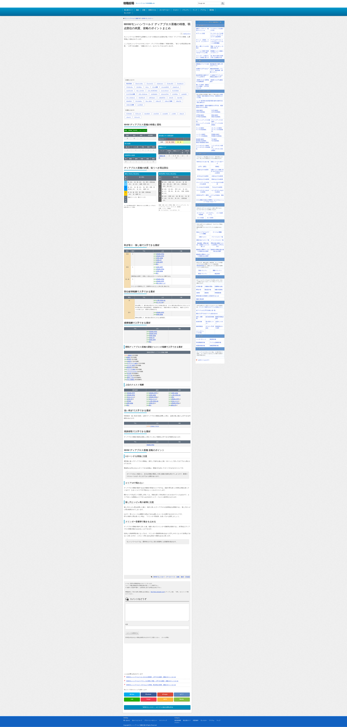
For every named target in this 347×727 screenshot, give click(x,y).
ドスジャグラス (165, 94)
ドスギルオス (154, 94)
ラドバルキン (138, 101)
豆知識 (187, 577)
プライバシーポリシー (150, 720)
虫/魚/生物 (199, 321)
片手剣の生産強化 (201, 116)
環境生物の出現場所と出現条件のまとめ (207, 296)
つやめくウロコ (154, 426)
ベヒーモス (179, 97)
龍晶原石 (129, 367)
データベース (170, 577)
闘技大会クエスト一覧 (202, 240)
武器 (143, 10)
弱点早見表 (129, 83)
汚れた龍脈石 (130, 379)
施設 (137, 10)
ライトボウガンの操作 (202, 145)
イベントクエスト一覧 (217, 240)
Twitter (132, 694)
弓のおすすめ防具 (217, 187)
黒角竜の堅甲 (160, 256)
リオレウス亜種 (130, 104)
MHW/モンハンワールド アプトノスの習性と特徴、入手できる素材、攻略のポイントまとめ (152, 681)
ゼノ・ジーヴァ (140, 90)
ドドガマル (175, 94)
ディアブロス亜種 (130, 94)
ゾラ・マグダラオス (152, 90)
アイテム (203, 10)
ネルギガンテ (142, 97)
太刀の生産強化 (215, 112)
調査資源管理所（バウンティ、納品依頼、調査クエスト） (216, 70)
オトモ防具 (210, 217)
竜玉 (157, 264)
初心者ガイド (128, 10)
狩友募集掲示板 (200, 342)
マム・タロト (148, 101)
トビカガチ (184, 94)
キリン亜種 (155, 87)
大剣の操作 (199, 110)
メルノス (128, 117)
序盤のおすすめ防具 (202, 169)
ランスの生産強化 (201, 129)
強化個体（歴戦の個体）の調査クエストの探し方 (202, 244)
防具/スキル (152, 10)
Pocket (149, 699)
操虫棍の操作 (200, 139)
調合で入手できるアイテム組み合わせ (207, 313)
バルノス (181, 113)
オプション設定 (200, 33)
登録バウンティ (202, 270)
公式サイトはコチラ (203, 360)
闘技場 (206, 292)
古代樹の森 (199, 286)
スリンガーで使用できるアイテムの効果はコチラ (211, 307)
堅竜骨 (129, 359)
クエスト (176, 10)
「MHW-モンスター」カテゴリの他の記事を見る (157, 707)
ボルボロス (129, 101)
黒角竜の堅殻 (160, 254)
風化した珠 (130, 377)
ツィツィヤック (165, 90)
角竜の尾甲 (160, 262)
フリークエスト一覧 (217, 237)
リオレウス (178, 101)
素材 (182, 577)
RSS (165, 699)
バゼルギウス (162, 97)
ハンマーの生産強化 (201, 136)
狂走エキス (130, 397)
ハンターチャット (201, 339)
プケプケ (171, 97)
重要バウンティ (217, 270)
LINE (132, 699)
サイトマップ (163, 720)
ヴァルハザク (170, 83)
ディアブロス (175, 90)
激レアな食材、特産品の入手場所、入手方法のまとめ (202, 86)
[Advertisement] (157, 63)
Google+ (165, 694)
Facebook (149, 694)
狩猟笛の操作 (215, 134)
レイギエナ (140, 104)
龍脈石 (130, 355)
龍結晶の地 (208, 289)
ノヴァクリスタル (132, 371)
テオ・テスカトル (143, 94)
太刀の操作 (214, 110)
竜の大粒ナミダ (161, 283)
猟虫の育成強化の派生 (202, 142)
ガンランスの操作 (216, 128)
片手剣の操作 (200, 115)
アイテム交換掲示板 (215, 342)
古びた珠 (129, 375)
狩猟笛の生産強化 (216, 136)
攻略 (177, 577)
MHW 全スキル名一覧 (203, 161)
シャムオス (165, 113)
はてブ (182, 694)
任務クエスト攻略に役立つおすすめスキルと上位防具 (217, 171)
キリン (147, 87)
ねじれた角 (160, 302)
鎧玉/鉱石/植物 (210, 316)
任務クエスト (203, 237)
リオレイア (158, 101)
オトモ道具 (220, 213)
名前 (126, 624)
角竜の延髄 (160, 258)
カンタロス (147, 113)
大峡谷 (198, 292)
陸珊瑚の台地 (218, 286)
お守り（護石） (202, 166)
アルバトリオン (139, 83)
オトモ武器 (200, 217)
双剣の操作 (214, 115)
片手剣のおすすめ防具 (202, 179)
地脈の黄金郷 (200, 299)
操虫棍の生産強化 (201, 140)
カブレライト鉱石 (132, 363)
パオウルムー (152, 97)
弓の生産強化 (215, 140)
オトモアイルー (164, 10)
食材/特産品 (199, 326)
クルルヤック (176, 87)
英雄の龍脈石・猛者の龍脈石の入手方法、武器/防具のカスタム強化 (210, 96)
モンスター (127, 13)
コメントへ (186, 33)
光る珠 (129, 373)
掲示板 (211, 10)
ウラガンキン (129, 87)
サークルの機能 (217, 232)
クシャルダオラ (165, 87)
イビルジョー (160, 83)
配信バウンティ (202, 273)
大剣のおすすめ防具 (217, 176)
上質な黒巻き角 (161, 300)
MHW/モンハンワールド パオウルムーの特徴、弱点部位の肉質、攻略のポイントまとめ (151, 685)
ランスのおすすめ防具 (202, 187)
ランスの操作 (200, 128)
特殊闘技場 (218, 292)
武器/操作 (195, 720)
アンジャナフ (150, 83)
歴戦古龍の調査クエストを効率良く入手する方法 (217, 244)
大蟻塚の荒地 (208, 286)
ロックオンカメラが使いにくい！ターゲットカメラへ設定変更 (217, 35)
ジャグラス (156, 113)
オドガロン (139, 87)
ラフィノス (137, 117)
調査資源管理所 (200, 265)
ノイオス (174, 113)
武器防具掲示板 (200, 345)
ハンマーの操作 (200, 134)
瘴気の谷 (198, 289)
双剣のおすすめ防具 (217, 179)
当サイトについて (137, 720)
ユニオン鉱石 (131, 365)
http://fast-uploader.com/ (158, 592)
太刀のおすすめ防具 (202, 176)
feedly (182, 699)
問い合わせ (126, 720)
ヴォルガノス (180, 83)
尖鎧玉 (129, 361)
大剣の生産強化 (200, 112)
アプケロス (129, 113)
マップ (195, 10)
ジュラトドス (129, 90)
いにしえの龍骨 (131, 369)
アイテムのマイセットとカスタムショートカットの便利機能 (217, 41)
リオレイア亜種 (168, 101)
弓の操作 (214, 139)
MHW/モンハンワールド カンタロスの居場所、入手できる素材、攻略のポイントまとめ (151, 677)
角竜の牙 (159, 260)
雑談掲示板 (213, 339)
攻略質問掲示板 (214, 345)
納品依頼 (217, 273)
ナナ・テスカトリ (130, 97)
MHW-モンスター (159, 577)
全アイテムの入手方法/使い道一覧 (205, 310)
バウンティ (185, 10)
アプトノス (138, 113)
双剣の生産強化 (215, 116)
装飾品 (217, 166)
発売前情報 (177, 720)
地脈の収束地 (218, 289)
